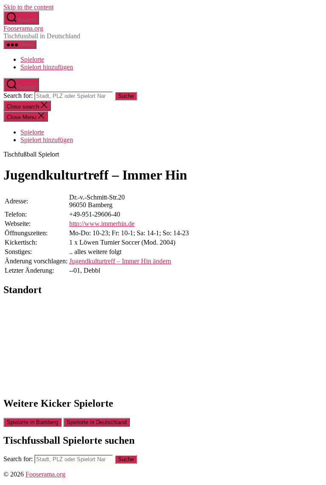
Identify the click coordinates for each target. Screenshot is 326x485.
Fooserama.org (23, 28)
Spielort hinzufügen (46, 67)
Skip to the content (28, 7)
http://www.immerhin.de (102, 223)
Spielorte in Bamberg (32, 422)
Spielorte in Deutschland (96, 422)
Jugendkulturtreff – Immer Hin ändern (120, 261)
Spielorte (32, 59)
